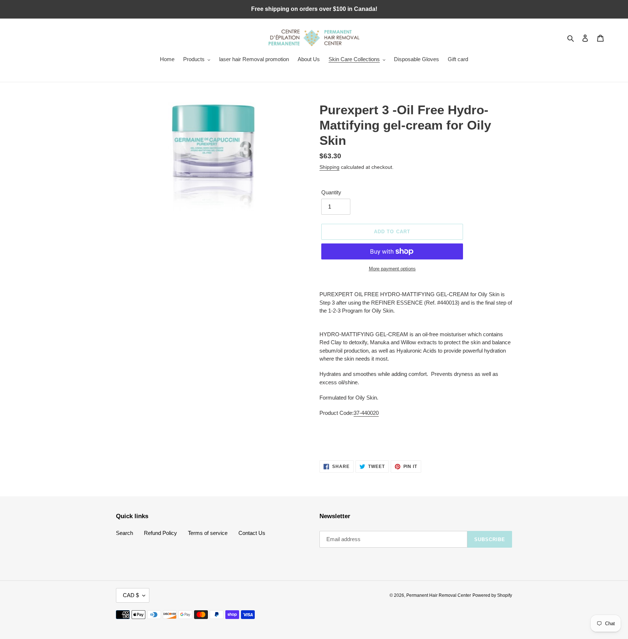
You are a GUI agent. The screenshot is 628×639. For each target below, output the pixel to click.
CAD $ (131, 595)
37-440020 (366, 413)
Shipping (329, 167)
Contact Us (251, 533)
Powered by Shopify (492, 595)
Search (124, 533)
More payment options (392, 268)
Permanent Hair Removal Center (438, 595)
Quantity (331, 192)
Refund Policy (160, 533)
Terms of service (208, 533)
